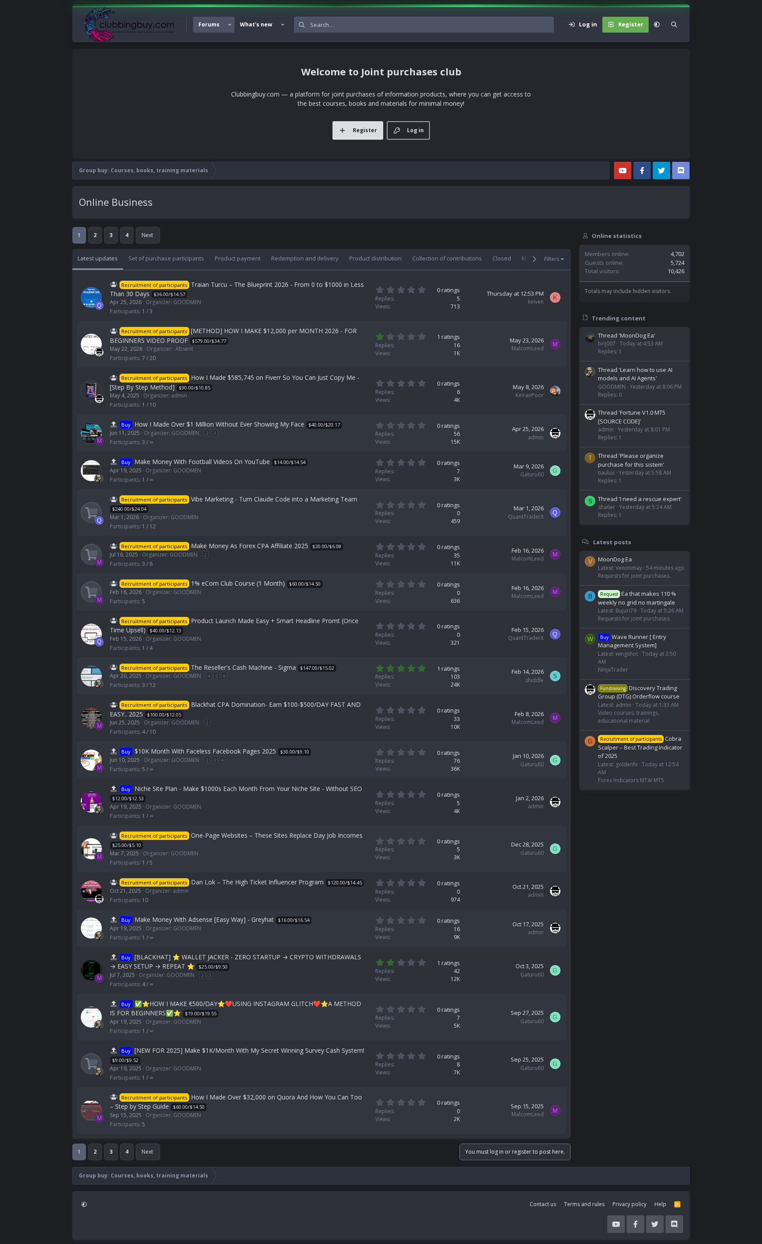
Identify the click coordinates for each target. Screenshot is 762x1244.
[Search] (674, 25)
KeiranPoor (529, 395)
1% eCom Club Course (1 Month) (238, 583)
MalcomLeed (528, 348)
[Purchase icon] (91, 512)
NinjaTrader (613, 669)
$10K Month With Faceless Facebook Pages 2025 (205, 751)
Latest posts (612, 542)
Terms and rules (584, 1204)
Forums (209, 24)
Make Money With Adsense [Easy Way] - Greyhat (204, 919)
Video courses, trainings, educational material (628, 716)
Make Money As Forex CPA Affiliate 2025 (249, 546)
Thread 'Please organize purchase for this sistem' (631, 460)
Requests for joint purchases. (634, 575)
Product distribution (375, 258)
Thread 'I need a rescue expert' (640, 498)
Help (660, 1204)
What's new (256, 24)
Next (147, 235)
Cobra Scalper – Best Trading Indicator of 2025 (640, 747)
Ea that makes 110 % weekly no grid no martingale (637, 598)
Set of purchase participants (166, 258)
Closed (502, 258)
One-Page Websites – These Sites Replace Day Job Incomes (276, 835)
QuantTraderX (526, 516)
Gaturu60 (532, 474)
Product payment (238, 258)
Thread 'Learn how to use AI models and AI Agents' (635, 373)
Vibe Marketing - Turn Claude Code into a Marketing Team (274, 499)
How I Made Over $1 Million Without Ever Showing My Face (219, 424)
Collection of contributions (447, 258)
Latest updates (98, 258)
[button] (230, 25)
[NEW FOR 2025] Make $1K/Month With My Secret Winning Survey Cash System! (249, 1050)
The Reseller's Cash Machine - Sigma (243, 667)
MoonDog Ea (615, 559)
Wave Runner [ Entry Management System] (632, 640)
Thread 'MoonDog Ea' (626, 335)
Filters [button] (551, 259)
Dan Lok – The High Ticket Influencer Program (257, 882)
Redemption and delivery (305, 258)
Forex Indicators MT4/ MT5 (631, 780)
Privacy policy (629, 1204)
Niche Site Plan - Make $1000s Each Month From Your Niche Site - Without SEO (248, 788)
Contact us (543, 1204)
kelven (536, 301)
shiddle (534, 680)
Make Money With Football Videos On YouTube (202, 461)
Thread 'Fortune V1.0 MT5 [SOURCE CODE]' (631, 416)
